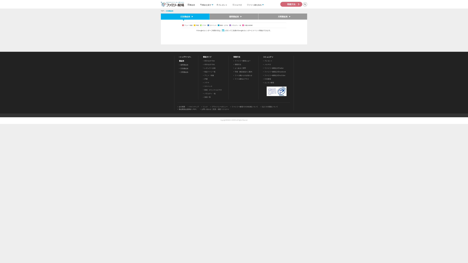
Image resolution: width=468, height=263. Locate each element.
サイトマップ (194, 107)
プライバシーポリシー (220, 107)
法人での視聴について (270, 107)
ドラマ (206, 82)
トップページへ (185, 57)
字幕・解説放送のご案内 (243, 72)
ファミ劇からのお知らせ (243, 75)
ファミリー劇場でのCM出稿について (245, 107)
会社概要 (182, 107)
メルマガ (267, 64)
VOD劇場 (267, 79)
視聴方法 (291, 4)
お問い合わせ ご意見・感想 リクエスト (215, 109)
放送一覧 (207, 97)
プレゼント (268, 61)
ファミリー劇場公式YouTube (274, 75)
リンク (205, 107)
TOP (162, 11)
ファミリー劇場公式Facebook (275, 72)
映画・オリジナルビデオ (213, 90)
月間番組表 (283, 16)
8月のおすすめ (209, 61)
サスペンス (208, 86)
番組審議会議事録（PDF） (188, 109)
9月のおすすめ (209, 64)
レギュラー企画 (209, 68)
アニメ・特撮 (209, 75)
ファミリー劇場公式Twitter (274, 68)
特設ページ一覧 (209, 72)
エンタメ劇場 (269, 82)
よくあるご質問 (240, 68)
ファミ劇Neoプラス (242, 79)
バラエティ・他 (209, 93)
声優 (206, 79)
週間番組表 (234, 16)
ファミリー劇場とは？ (243, 61)
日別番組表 (185, 16)
